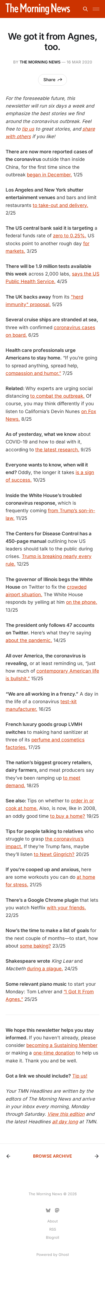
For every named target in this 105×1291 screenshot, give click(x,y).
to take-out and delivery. (60, 205)
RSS (52, 1229)
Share (49, 79)
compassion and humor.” (33, 373)
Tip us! (79, 1076)
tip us (28, 129)
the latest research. (57, 449)
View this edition (66, 1114)
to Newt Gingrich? (54, 854)
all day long (65, 1121)
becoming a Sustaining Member (61, 1045)
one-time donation (54, 1053)
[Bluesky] (48, 1210)
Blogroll (52, 1237)
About (52, 1221)
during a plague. (45, 968)
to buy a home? (67, 816)
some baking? (35, 946)
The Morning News (40, 62)
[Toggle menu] (96, 9)
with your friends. (66, 907)
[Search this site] (85, 9)
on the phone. (81, 602)
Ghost (64, 1254)
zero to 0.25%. (69, 235)
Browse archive (52, 1156)
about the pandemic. (29, 640)
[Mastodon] (57, 1210)
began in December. (49, 174)
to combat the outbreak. (57, 396)
